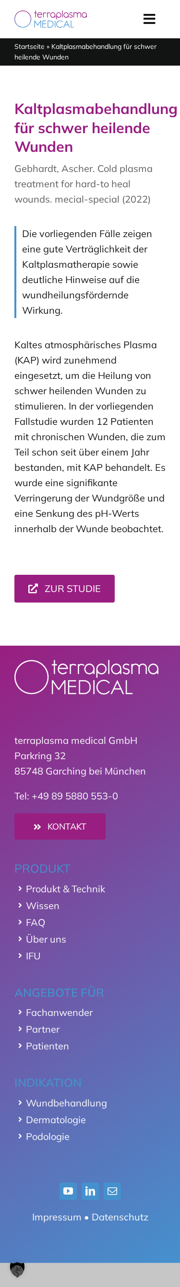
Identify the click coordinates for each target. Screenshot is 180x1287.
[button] (17, 1270)
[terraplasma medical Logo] (50, 15)
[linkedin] (90, 1191)
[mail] (112, 1191)
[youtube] (68, 1191)
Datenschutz (120, 1217)
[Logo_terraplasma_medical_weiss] (86, 665)
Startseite (29, 46)
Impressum (57, 1217)
